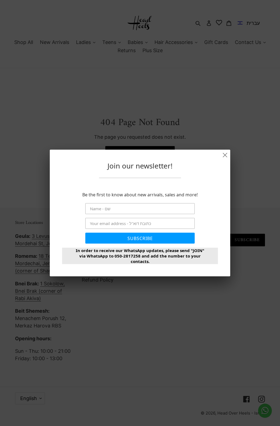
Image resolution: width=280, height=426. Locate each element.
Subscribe (140, 238)
